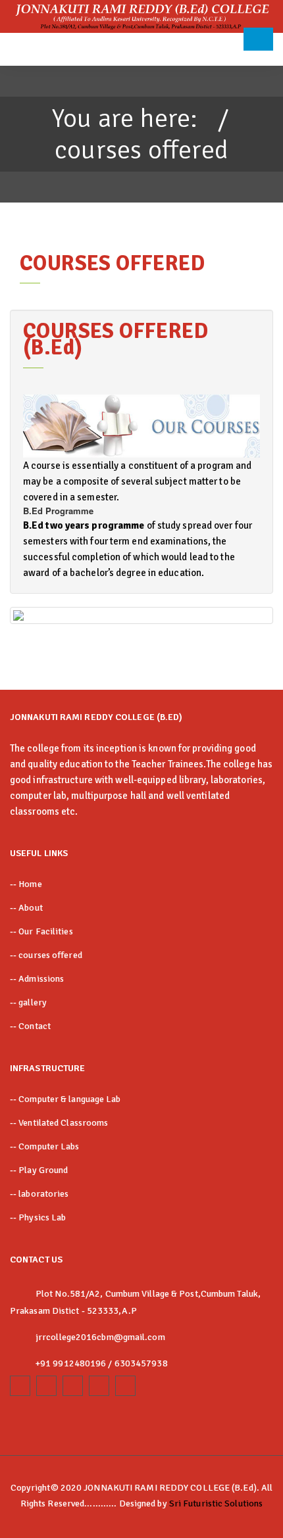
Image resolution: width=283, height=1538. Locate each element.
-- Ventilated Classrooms (59, 1122)
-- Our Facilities (41, 931)
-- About (26, 907)
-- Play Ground (39, 1170)
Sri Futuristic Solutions (216, 1503)
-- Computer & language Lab (65, 1099)
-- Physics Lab (38, 1217)
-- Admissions (37, 978)
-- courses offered (46, 955)
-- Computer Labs (45, 1146)
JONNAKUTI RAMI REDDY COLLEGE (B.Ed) (170, 1487)
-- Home (26, 884)
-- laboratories (39, 1193)
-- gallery (28, 1002)
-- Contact (30, 1026)
